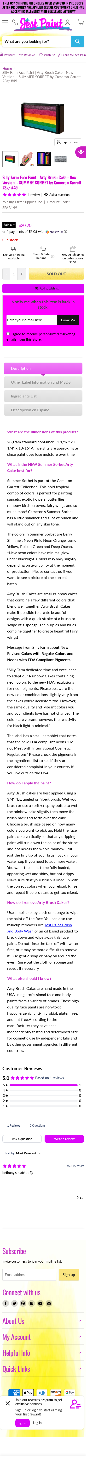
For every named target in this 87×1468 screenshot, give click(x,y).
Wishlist (49, 55)
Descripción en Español (30, 409)
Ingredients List (24, 396)
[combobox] (36, 41)
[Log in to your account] (67, 22)
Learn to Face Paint (74, 55)
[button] (43, 232)
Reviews (29, 55)
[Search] (77, 41)
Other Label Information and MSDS (41, 382)
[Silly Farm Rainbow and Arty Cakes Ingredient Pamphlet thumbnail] (60, 159)
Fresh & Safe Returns (43, 256)
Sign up (69, 1274)
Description (21, 368)
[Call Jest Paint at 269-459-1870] (15, 22)
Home (7, 68)
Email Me (68, 320)
